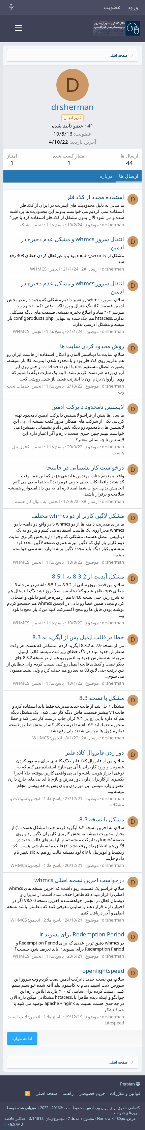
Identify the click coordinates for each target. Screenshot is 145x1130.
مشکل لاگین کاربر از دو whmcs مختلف (77, 515)
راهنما (68, 1093)
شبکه (24, 225)
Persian (128, 1084)
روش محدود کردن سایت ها (92, 346)
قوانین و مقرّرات (125, 1093)
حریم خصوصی (92, 1093)
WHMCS (38, 269)
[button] (18, 28)
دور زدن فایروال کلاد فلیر (94, 752)
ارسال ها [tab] (128, 175)
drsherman (113, 225)
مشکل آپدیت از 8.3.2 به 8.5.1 (88, 576)
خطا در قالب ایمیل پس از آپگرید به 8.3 (78, 637)
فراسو (107, 1112)
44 (129, 163)
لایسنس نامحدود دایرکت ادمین (87, 407)
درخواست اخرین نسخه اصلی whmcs (79, 880)
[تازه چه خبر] (12, 7)
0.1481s (36, 1118)
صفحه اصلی (46, 1093)
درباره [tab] (105, 175)
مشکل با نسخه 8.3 (101, 698)
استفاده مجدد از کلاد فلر (95, 197)
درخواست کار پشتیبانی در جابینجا (85, 467)
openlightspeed (103, 970)
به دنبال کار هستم (30, 501)
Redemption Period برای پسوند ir (81, 934)
